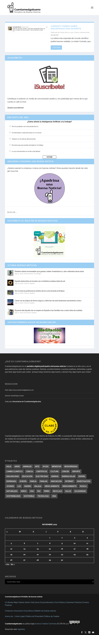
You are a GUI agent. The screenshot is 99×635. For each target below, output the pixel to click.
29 (50, 560)
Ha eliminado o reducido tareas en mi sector (26, 133)
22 (50, 554)
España (32, 283)
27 (24, 560)
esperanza (11, 481)
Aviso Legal (20, 616)
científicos (41, 471)
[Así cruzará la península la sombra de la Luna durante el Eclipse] (10, 292)
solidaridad (80, 491)
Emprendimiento (46, 602)
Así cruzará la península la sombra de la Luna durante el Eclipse (39, 291)
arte (37, 466)
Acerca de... (9, 616)
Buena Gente (24, 602)
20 (24, 554)
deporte (76, 471)
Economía (27, 313)
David (62, 32)
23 (62, 554)
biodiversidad (70, 466)
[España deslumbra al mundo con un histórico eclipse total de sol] (10, 283)
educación (27, 476)
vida (54, 496)
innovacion (56, 481)
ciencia (29, 471)
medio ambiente (52, 486)
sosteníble (29, 496)
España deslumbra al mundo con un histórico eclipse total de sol (40, 281)
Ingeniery (21, 629)
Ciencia (76, 32)
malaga (37, 486)
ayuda (45, 466)
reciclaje (57, 491)
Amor (17, 466)
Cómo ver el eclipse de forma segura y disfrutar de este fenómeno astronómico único (48, 301)
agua (8, 466)
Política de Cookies (51, 616)
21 (38, 554)
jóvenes (10, 486)
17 (74, 549)
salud (68, 491)
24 (75, 554)
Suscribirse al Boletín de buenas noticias (40, 611)
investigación (83, 481)
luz (19, 486)
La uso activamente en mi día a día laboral (26, 151)
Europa (23, 481)
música (83, 486)
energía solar (68, 476)
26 (11, 560)
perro (47, 491)
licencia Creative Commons (46, 624)
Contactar (9, 611)
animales (27, 466)
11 (87, 543)
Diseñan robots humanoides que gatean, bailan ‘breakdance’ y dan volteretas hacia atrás (49, 271)
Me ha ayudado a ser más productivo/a (25, 126)
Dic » (13, 564)
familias (43, 481)
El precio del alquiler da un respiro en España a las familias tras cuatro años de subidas (48, 310)
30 (62, 560)
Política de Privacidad (34, 616)
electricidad (42, 476)
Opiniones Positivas (73, 602)
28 (38, 560)
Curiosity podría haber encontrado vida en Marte (66, 27)
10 (75, 543)
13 (24, 549)
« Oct (7, 564)
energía (54, 476)
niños (23, 491)
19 (11, 554)
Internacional (84, 32)
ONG (32, 491)
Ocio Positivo (60, 602)
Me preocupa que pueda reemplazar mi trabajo (27, 145)
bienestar (56, 466)
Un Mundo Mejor (11, 602)
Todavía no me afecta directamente (24, 139)
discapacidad (12, 476)
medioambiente (69, 486)
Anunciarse (18, 611)
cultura (54, 471)
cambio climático (14, 471)
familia (33, 481)
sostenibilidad (13, 496)
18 (87, 549)
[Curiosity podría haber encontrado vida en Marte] (27, 29)
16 (62, 549)
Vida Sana (35, 602)
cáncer (65, 471)
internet (69, 481)
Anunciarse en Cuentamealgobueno (27, 401)
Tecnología (37, 274)
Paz (38, 491)
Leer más (56, 48)
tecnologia (43, 496)
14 (38, 549)
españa (81, 476)
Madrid (27, 486)
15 (50, 549)
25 (87, 554)
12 (11, 549)
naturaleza (11, 491)
